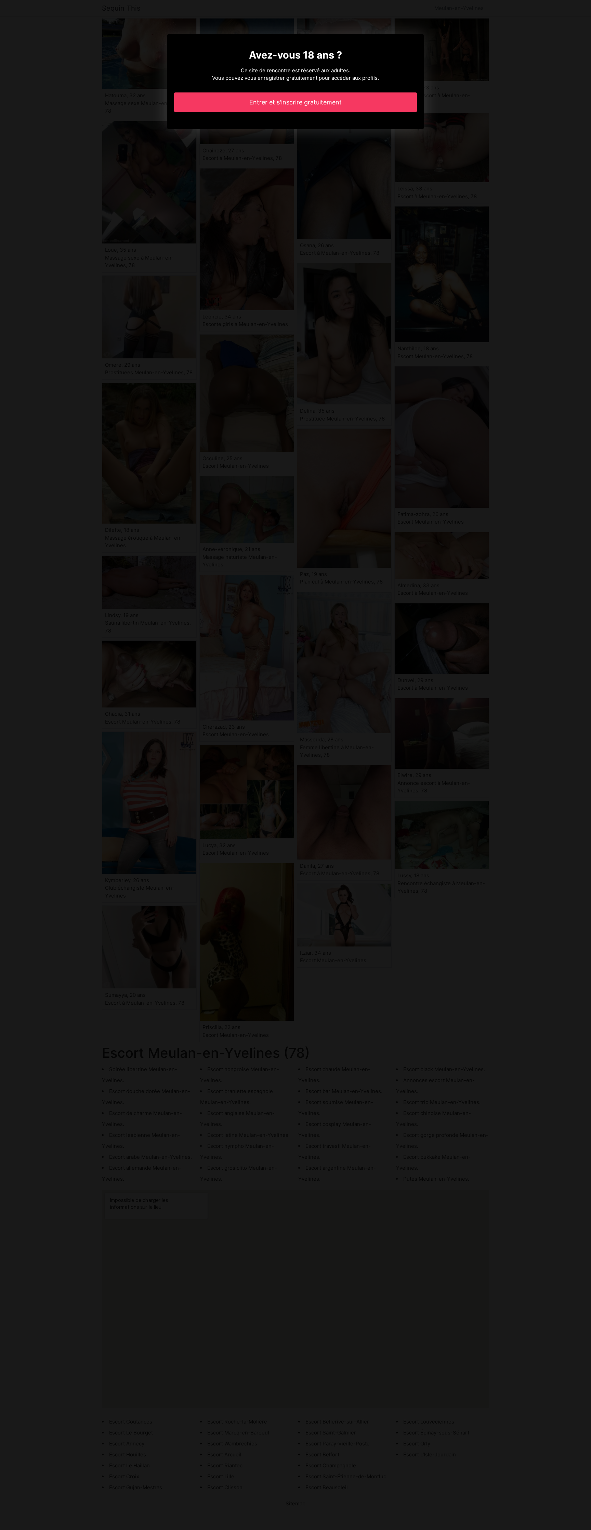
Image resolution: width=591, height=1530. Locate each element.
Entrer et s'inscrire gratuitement (295, 102)
